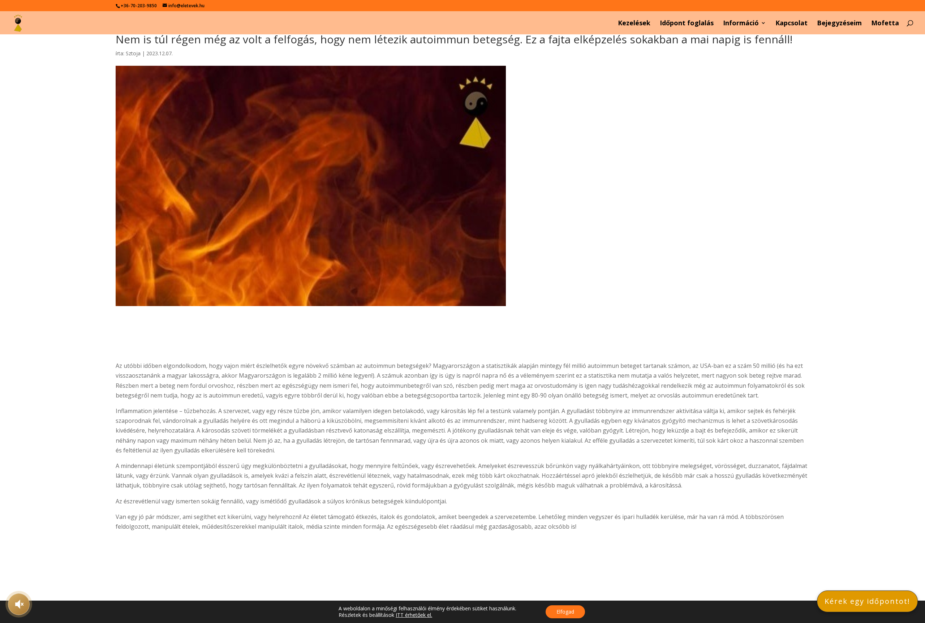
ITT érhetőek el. (414, 615)
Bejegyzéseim (839, 23)
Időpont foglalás (687, 23)
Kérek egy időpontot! (867, 601)
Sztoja (133, 53)
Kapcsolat (791, 23)
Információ (741, 23)
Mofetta (885, 23)
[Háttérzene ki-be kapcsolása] (19, 604)
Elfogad (565, 611)
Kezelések (634, 23)
